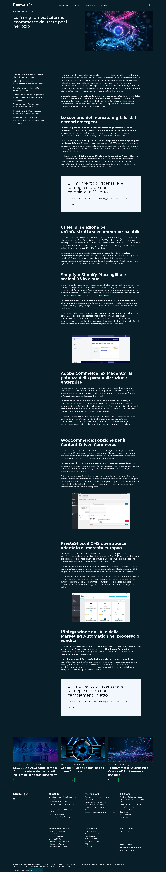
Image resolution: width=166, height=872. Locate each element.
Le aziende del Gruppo (58, 847)
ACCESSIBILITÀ (127, 851)
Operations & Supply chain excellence (99, 810)
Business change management (97, 797)
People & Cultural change (95, 807)
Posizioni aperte (126, 834)
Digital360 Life (125, 831)
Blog (86, 844)
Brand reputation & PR (58, 802)
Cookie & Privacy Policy (21, 870)
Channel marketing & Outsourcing (62, 804)
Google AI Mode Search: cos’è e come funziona (83, 769)
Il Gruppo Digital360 (57, 831)
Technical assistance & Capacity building (100, 812)
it (152, 5)
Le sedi (51, 849)
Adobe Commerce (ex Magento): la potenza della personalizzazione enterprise (28, 97)
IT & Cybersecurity (127, 807)
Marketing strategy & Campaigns (61, 817)
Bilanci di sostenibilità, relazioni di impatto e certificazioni (100, 835)
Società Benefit (90, 831)
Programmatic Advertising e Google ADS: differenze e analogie (128, 771)
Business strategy (91, 799)
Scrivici (71, 203)
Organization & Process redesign (97, 805)
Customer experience (57, 807)
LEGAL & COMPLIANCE (130, 848)
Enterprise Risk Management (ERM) (98, 802)
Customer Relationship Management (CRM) (63, 811)
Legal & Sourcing (126, 809)
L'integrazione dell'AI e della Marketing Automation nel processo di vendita (29, 120)
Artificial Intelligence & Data (131, 797)
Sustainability (125, 812)
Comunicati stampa (92, 841)
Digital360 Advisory (56, 834)
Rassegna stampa (91, 839)
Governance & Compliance (130, 804)
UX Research (125, 817)
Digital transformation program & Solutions (133, 801)
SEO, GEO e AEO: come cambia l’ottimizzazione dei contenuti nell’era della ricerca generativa (35, 771)
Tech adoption (125, 815)
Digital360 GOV (55, 839)
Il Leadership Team (56, 844)
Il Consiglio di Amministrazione (60, 842)
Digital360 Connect (56, 836)
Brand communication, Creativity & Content (62, 798)
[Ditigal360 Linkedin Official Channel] (14, 799)
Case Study (89, 846)
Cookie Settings (36, 870)
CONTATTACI (126, 845)
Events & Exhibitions (56, 814)
